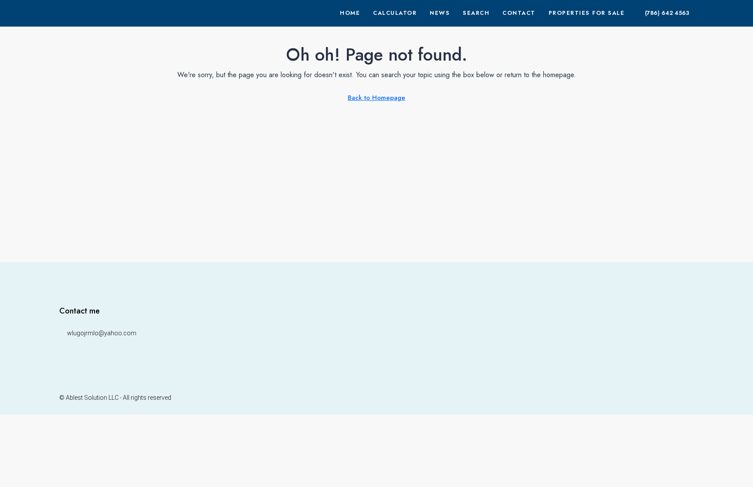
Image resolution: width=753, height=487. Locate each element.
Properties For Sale (587, 13)
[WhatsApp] (686, 397)
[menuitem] (662, 12)
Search (476, 13)
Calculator (395, 13)
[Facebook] (655, 397)
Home (350, 13)
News (440, 13)
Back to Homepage (376, 97)
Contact (519, 13)
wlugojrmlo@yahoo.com (101, 333)
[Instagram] (671, 397)
